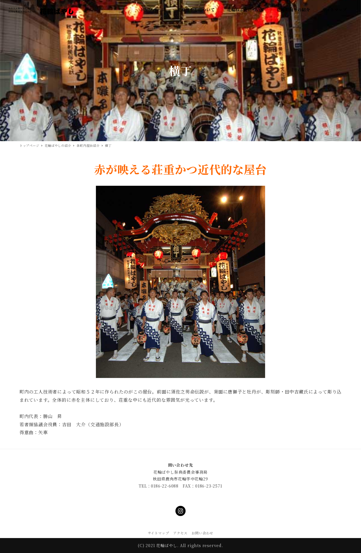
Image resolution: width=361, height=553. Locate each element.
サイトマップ (158, 532)
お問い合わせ (202, 532)
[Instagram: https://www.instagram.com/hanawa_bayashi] (180, 511)
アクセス (180, 532)
